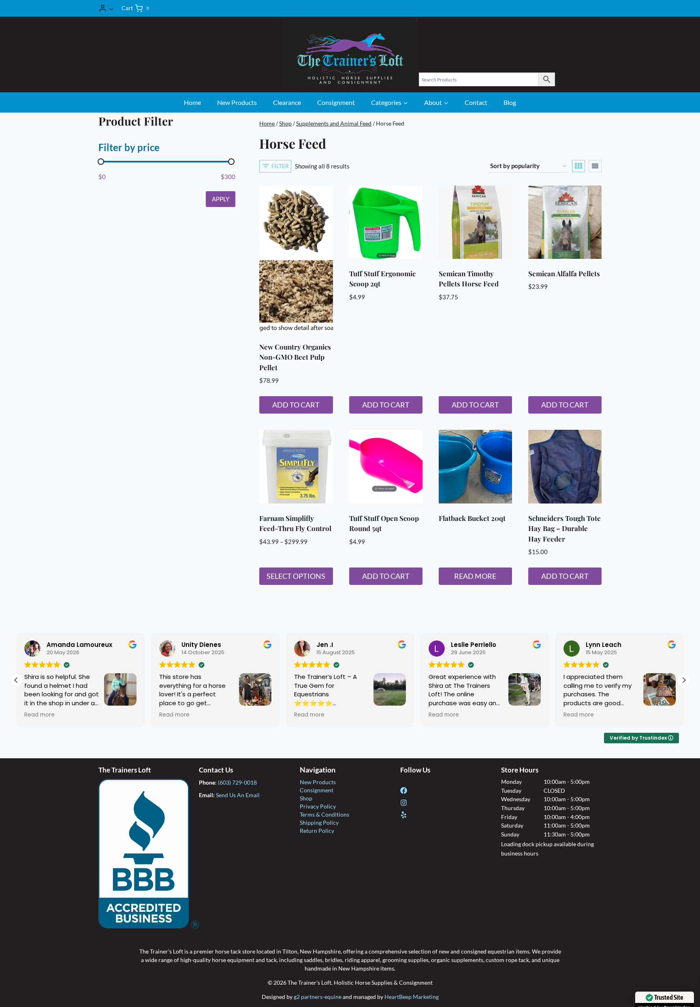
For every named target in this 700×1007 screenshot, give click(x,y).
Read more (475, 576)
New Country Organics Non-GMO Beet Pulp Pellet (295, 357)
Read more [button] (39, 715)
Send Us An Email (238, 795)
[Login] (105, 8)
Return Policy (317, 830)
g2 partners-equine (317, 996)
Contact (476, 102)
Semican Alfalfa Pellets (564, 273)
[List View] (595, 166)
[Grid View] (578, 166)
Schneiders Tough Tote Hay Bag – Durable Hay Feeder (564, 528)
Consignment (336, 102)
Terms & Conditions (324, 814)
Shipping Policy (319, 822)
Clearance (287, 102)
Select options (296, 576)
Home (192, 102)
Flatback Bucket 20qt (472, 518)
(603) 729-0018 (237, 782)
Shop (306, 798)
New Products (237, 102)
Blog (510, 102)
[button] (111, 8)
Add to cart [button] (296, 404)
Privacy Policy (318, 806)
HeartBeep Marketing (411, 996)
